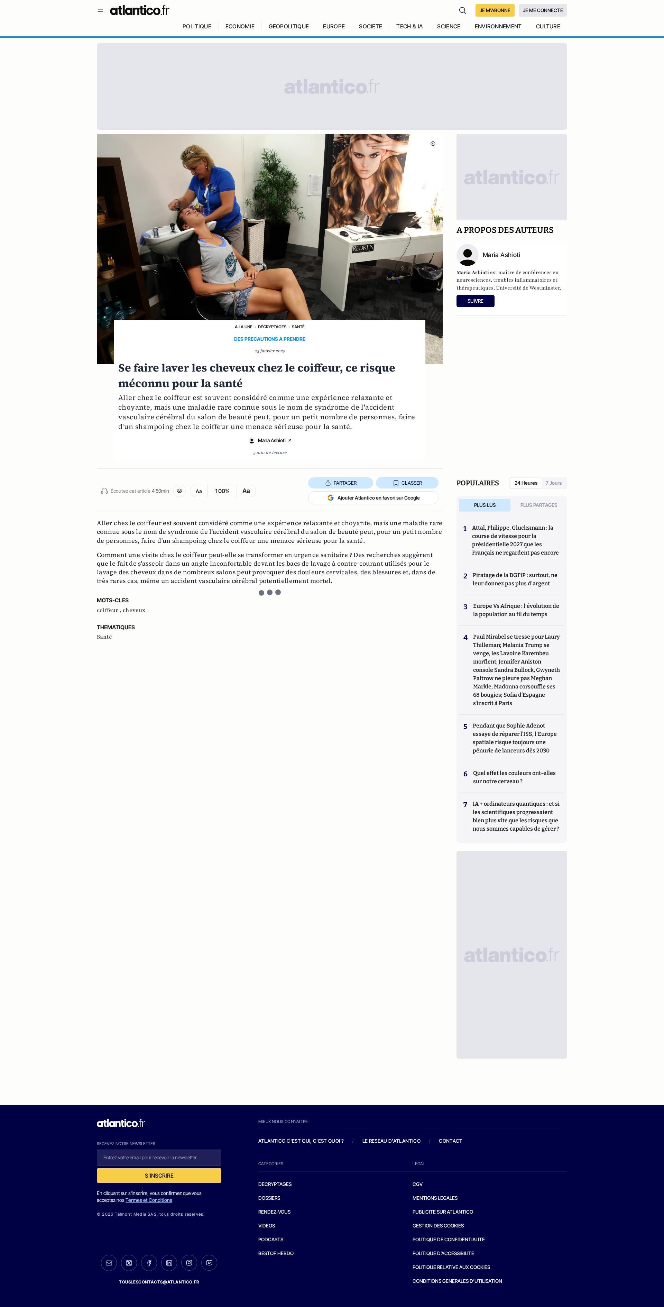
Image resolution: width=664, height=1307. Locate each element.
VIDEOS (266, 1225)
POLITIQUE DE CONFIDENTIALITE (449, 1239)
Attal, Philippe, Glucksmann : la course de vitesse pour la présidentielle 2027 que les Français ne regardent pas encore (515, 540)
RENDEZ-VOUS (274, 1212)
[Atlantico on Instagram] (189, 1263)
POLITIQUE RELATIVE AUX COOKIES (451, 1267)
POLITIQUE (197, 26)
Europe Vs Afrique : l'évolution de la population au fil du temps (516, 610)
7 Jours (554, 483)
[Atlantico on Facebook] (149, 1263)
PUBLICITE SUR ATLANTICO (443, 1212)
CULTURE (548, 26)
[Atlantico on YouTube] (209, 1263)
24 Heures (526, 483)
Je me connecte (543, 10)
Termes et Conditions (149, 1200)
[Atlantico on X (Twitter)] (129, 1263)
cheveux (134, 610)
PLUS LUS (485, 505)
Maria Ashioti (272, 440)
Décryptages (272, 326)
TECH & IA (409, 26)
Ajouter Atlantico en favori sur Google (379, 498)
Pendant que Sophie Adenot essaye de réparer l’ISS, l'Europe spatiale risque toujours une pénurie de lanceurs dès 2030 (515, 738)
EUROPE (334, 26)
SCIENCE (448, 26)
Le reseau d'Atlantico (391, 1141)
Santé (298, 326)
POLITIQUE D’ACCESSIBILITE (443, 1253)
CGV (418, 1184)
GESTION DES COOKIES (438, 1225)
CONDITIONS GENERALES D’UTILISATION (457, 1281)
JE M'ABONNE (495, 10)
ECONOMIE (240, 26)
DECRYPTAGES (275, 1184)
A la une (243, 326)
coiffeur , (110, 610)
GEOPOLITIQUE (289, 26)
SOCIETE (370, 26)
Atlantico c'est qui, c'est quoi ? (301, 1141)
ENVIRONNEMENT (498, 26)
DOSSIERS (269, 1198)
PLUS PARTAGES (538, 505)
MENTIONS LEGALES (435, 1198)
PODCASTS (270, 1239)
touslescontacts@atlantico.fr (159, 1282)
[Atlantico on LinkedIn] (169, 1263)
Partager (345, 483)
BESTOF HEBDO (276, 1253)
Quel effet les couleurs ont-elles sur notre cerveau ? (514, 777)
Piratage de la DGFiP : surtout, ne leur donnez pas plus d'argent (515, 579)
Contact (450, 1141)
